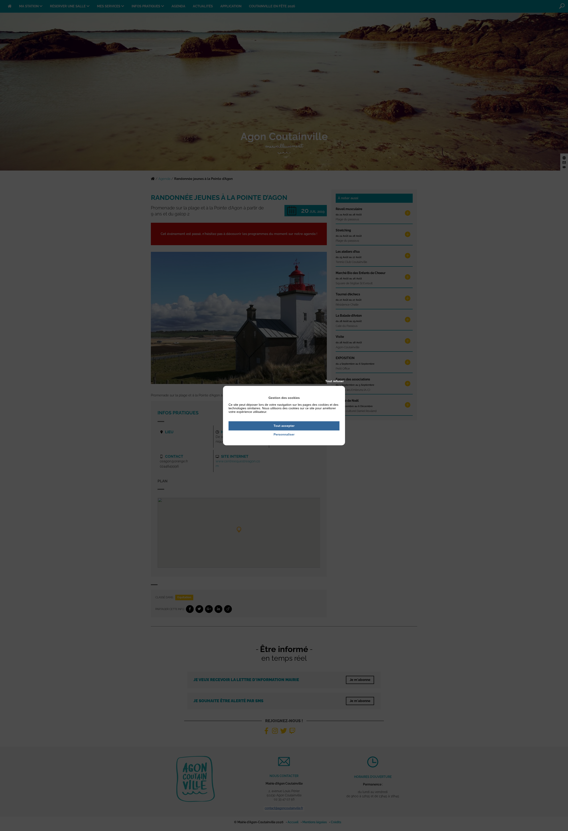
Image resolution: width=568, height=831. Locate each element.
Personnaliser (284, 434)
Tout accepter (284, 425)
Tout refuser (334, 381)
